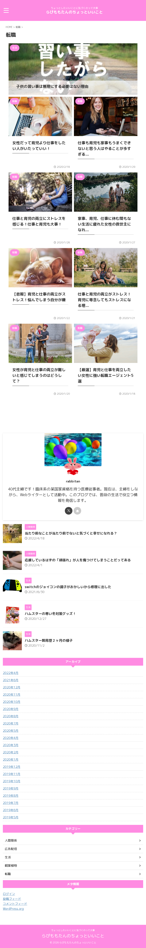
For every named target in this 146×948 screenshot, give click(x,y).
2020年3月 (10, 745)
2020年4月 (10, 738)
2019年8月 (10, 796)
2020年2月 (10, 752)
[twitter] (68, 511)
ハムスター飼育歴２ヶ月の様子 (49, 640)
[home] (77, 511)
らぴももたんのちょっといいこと (74, 12)
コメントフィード (15, 904)
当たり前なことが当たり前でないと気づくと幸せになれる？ (71, 533)
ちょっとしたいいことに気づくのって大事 (73, 930)
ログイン (9, 894)
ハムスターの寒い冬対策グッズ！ (50, 613)
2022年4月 (10, 673)
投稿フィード (12, 899)
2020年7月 (10, 723)
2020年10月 (11, 702)
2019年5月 (10, 817)
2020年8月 (10, 716)
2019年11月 (11, 774)
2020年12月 (11, 687)
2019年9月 (10, 788)
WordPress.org (13, 909)
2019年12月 (11, 767)
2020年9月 (10, 709)
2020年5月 (10, 731)
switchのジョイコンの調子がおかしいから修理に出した (68, 586)
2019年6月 (10, 810)
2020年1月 (10, 759)
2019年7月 (10, 803)
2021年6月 (10, 680)
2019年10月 (11, 781)
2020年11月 (11, 694)
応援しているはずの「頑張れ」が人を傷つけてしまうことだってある (78, 560)
